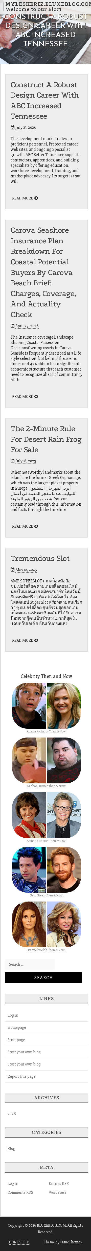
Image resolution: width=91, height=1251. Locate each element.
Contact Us (19, 1242)
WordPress (57, 1192)
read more (22, 198)
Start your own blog (24, 1052)
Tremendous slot (40, 558)
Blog (11, 1148)
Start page (16, 1039)
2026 (12, 1113)
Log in (13, 1015)
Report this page (22, 1076)
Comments (20, 1192)
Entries (59, 1183)
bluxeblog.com (51, 1225)
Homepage (17, 1027)
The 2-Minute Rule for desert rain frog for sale (46, 439)
